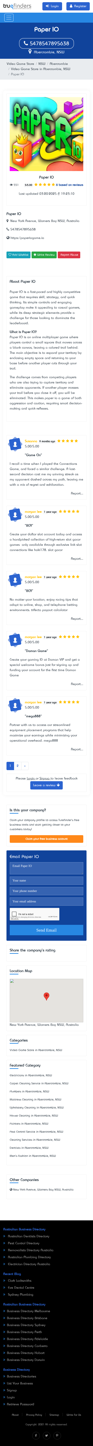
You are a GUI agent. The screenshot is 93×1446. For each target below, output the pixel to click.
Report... (77, 493)
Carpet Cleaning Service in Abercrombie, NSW (39, 1083)
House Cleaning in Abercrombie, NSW (34, 1115)
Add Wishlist (20, 255)
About (15, 1415)
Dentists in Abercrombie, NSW (29, 1148)
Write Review (45, 255)
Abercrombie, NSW (48, 52)
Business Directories (21, 1376)
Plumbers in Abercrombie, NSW (29, 1091)
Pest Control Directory (23, 1243)
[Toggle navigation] (8, 18)
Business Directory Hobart (26, 1353)
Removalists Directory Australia (30, 1250)
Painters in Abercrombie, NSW (29, 1123)
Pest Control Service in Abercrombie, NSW (36, 1131)
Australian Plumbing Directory (29, 1257)
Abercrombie (59, 63)
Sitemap (54, 1415)
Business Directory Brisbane (27, 1318)
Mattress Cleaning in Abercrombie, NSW (35, 1099)
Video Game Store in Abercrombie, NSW (40, 69)
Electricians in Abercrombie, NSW (31, 1075)
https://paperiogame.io (27, 238)
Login (31, 778)
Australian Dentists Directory (28, 1236)
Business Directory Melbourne (28, 1311)
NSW (41, 63)
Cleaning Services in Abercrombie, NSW (35, 1140)
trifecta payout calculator (49, 610)
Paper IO (46, 177)
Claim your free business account (47, 839)
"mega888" (33, 716)
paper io (51, 398)
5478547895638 (48, 44)
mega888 (51, 740)
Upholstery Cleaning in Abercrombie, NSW (37, 1107)
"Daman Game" (36, 651)
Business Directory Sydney (26, 1325)
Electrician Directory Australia (28, 1264)
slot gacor (55, 550)
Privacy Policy (34, 1415)
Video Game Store (20, 63)
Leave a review (45, 785)
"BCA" (29, 525)
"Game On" (33, 455)
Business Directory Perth (24, 1332)
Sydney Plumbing (20, 1294)
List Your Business (20, 1383)
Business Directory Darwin (26, 1360)
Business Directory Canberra (27, 1346)
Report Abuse (69, 255)
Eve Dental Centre (20, 1287)
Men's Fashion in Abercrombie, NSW (33, 1156)
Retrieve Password (20, 1404)
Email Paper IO (24, 857)
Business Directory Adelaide (27, 1339)
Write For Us (74, 1415)
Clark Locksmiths (19, 1280)
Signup (45, 778)
